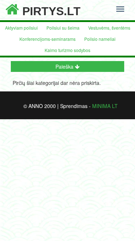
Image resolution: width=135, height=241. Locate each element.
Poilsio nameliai (100, 39)
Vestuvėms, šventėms (109, 28)
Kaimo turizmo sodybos (67, 50)
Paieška (65, 66)
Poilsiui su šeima (63, 28)
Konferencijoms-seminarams (47, 39)
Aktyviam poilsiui (21, 28)
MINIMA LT (105, 105)
